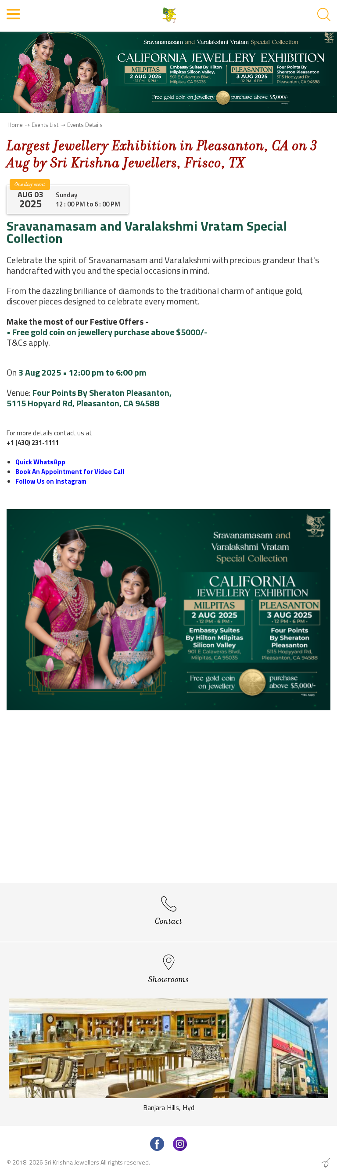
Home (15, 124)
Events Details (85, 125)
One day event (29, 184)
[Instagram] (180, 1144)
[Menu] (14, 18)
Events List (45, 124)
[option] (168, 1057)
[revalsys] (325, 1163)
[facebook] (157, 1144)
